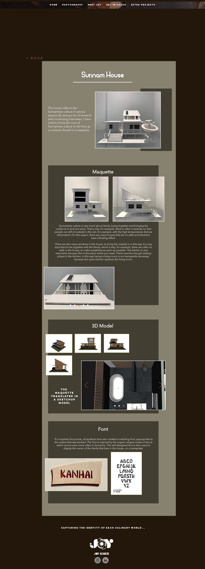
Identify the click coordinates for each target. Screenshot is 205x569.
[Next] (109, 288)
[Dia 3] (79, 305)
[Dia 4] (87, 305)
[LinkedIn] (105, 560)
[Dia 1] (70, 305)
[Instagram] (97, 560)
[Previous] (49, 288)
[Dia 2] (74, 305)
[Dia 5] (83, 305)
